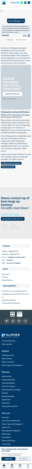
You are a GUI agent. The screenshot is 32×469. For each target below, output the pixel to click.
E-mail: (13, 257)
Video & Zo (6, 427)
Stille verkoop (7, 359)
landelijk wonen (25, 136)
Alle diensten (7, 376)
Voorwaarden (7, 344)
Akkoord (8, 459)
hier (11, 30)
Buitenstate (6, 400)
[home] (3, 2)
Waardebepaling (8, 396)
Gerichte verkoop (8, 386)
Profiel (13, 3)
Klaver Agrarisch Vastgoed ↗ (13, 365)
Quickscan (6, 403)
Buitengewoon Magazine (11, 431)
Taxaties (5, 393)
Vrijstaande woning (27, 7)
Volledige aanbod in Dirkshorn (11, 163)
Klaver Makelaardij (7, 7)
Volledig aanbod (8, 355)
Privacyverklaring (8, 341)
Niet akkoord (23, 459)
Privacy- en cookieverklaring (14, 454)
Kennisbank (6, 437)
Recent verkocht (8, 362)
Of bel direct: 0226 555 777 (12, 219)
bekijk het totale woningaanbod (15, 133)
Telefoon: (10, 251)
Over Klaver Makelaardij (11, 421)
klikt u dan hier (18, 159)
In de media (6, 444)
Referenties (6, 434)
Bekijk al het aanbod (8, 167)
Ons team (5, 417)
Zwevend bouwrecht (9, 406)
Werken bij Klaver (8, 441)
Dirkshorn (21, 123)
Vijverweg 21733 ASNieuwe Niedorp (7, 277)
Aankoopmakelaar (8, 380)
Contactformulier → (12, 214)
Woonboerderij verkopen (11, 390)
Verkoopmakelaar (8, 383)
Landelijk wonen (17, 7)
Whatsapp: (10, 254)
